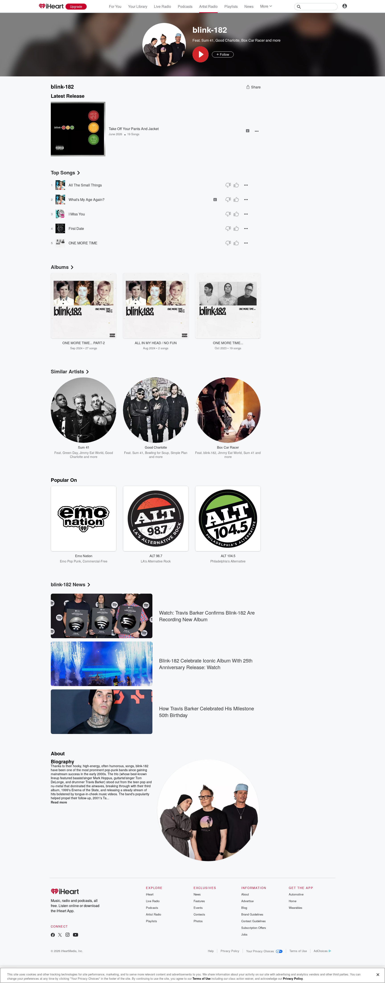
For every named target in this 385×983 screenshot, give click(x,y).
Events (198, 907)
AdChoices (321, 951)
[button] (200, 54)
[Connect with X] (60, 935)
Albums (60, 266)
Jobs (244, 934)
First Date (76, 228)
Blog (244, 907)
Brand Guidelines (252, 914)
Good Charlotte (227, 40)
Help (211, 951)
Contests (199, 914)
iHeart (150, 894)
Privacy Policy (230, 951)
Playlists (231, 6)
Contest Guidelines (253, 921)
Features (199, 901)
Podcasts (185, 6)
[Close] (378, 975)
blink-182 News (68, 584)
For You (115, 6)
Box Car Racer (253, 40)
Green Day (70, 452)
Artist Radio (208, 6)
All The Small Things (85, 185)
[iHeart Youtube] (75, 935)
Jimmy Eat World (91, 452)
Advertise (247, 901)
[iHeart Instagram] (68, 935)
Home (292, 901)
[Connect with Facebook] (53, 935)
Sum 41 (207, 40)
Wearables (295, 907)
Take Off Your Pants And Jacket (134, 128)
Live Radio (162, 6)
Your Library (137, 6)
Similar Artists (67, 371)
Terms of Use (298, 951)
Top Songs (63, 172)
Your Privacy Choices (260, 951)
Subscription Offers (253, 928)
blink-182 (209, 452)
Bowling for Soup (157, 452)
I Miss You (77, 214)
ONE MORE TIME (83, 242)
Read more (59, 802)
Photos (198, 921)
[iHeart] (51, 6)
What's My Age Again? (86, 199)
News (249, 6)
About (245, 894)
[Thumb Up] (236, 185)
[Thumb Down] (228, 185)
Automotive (296, 894)
